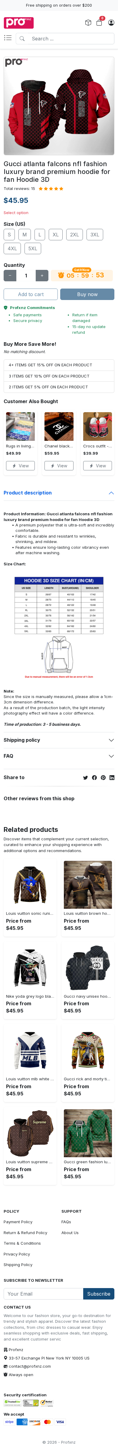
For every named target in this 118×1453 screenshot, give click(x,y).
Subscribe (98, 1294)
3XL (94, 235)
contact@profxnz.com (30, 1366)
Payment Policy (18, 1221)
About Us (70, 1232)
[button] (10, 38)
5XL (32, 248)
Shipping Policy (18, 1264)
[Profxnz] (19, 22)
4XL (12, 248)
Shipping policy (22, 740)
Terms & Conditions (22, 1243)
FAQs (66, 1221)
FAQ (8, 756)
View (24, 465)
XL (56, 235)
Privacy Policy (17, 1254)
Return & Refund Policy (25, 1232)
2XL (74, 235)
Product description (28, 493)
